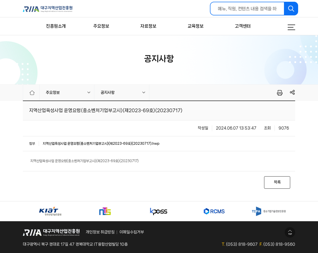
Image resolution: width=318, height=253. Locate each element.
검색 (291, 8)
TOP (290, 232)
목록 (277, 182)
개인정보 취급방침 (100, 232)
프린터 (279, 93)
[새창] (50, 211)
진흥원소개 (56, 26)
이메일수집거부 (131, 232)
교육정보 (195, 26)
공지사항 (108, 92)
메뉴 (285, 27)
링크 (292, 92)
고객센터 (243, 26)
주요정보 (101, 26)
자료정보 (148, 26)
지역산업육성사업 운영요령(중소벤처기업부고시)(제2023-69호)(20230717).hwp (101, 143)
